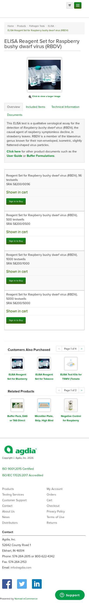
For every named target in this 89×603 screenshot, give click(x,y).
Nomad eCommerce (26, 598)
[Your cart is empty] (69, 5)
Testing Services (13, 494)
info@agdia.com (21, 567)
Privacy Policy (56, 511)
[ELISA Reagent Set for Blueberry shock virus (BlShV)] (17, 363)
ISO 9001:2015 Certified (18, 469)
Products (8, 489)
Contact (7, 506)
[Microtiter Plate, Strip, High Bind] (44, 405)
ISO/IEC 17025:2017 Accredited (22, 475)
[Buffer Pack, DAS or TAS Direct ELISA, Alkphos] (17, 405)
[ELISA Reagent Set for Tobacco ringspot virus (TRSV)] (44, 363)
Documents (14, 115)
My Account (54, 489)
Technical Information (65, 107)
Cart (49, 500)
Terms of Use (55, 517)
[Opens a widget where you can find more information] (70, 595)
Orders (51, 494)
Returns (52, 523)
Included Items (35, 107)
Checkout (53, 506)
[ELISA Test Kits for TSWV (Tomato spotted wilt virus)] (70, 363)
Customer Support (14, 500)
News (6, 517)
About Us (8, 511)
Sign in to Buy (16, 201)
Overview (13, 107)
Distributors (10, 523)
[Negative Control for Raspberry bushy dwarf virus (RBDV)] (70, 405)
